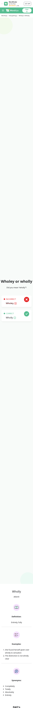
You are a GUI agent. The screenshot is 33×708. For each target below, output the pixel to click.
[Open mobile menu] (3, 10)
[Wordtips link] (12, 10)
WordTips (4, 16)
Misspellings (13, 16)
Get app (27, 4)
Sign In (27, 10)
